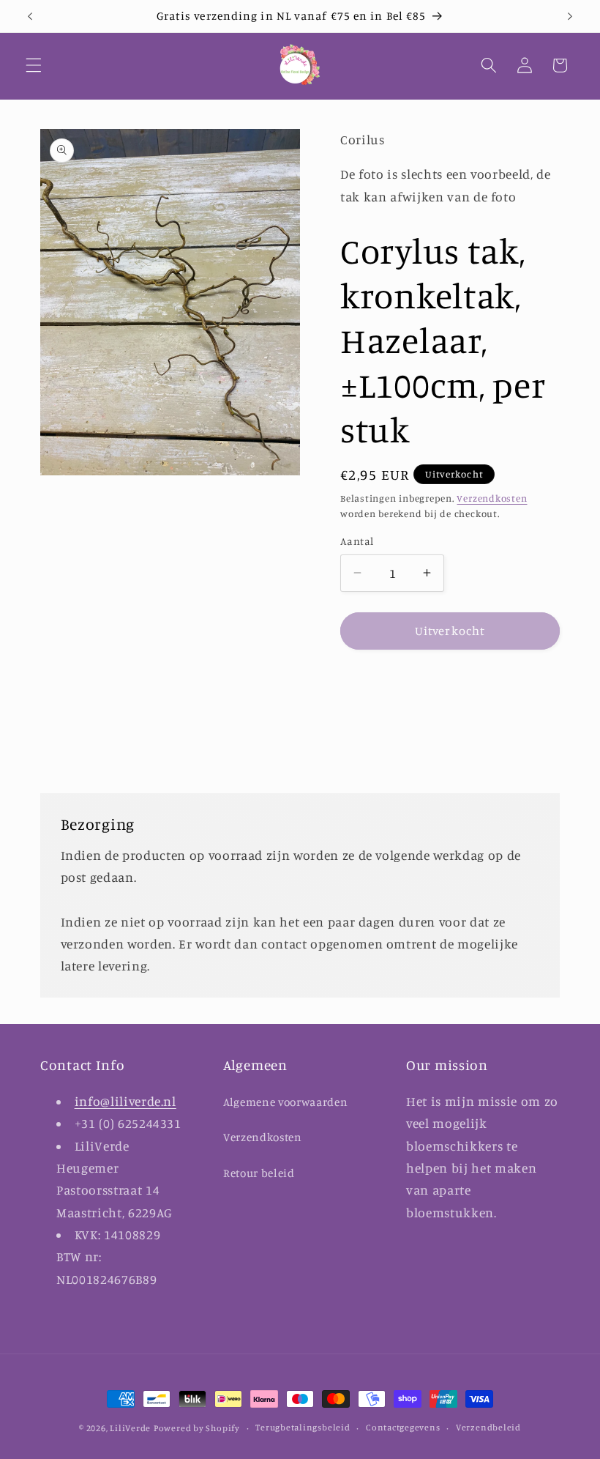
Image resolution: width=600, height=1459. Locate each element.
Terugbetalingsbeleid (302, 1427)
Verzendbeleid (488, 1427)
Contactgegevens (403, 1427)
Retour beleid (259, 1173)
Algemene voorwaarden (285, 1102)
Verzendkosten (492, 498)
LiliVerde (130, 1427)
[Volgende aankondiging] (570, 16)
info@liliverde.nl (125, 1101)
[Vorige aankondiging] (30, 16)
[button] (33, 65)
